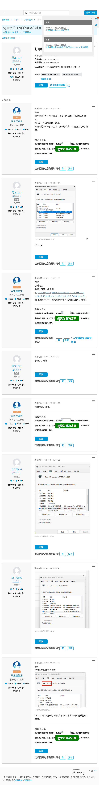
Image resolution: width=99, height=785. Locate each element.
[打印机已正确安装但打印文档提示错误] (19, 38)
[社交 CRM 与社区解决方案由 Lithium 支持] (78, 772)
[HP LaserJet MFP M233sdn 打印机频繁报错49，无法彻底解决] (16, 38)
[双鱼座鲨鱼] (17, 111)
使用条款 (18, 780)
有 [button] (63, 168)
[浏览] (4, 13)
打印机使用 (28, 19)
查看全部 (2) (46, 79)
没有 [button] (70, 168)
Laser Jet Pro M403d (50, 74)
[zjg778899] (17, 462)
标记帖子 (16, 80)
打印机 (16, 19)
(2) (68, 85)
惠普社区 (5, 19)
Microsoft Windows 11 (72, 74)
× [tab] (91, 18)
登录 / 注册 (90, 12)
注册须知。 (28, 780)
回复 (41, 85)
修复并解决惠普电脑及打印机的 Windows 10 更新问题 (67, 47)
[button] (93, 106)
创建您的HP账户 (11, 32)
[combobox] (46, 12)
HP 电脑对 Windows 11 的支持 (57, 30)
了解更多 (27, 32)
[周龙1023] (17, 50)
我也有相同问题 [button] (57, 85)
